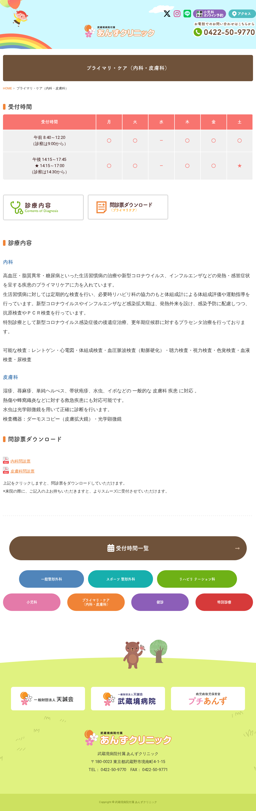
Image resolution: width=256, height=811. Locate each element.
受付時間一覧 (131, 548)
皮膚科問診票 (22, 471)
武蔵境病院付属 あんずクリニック (119, 31)
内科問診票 (20, 461)
